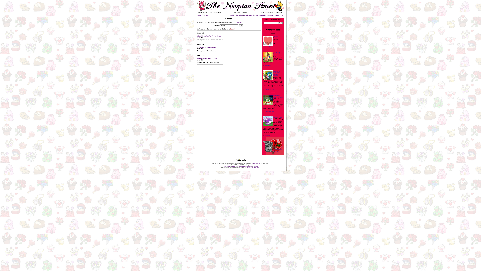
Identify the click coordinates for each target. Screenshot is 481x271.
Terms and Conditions (253, 167)
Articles (232, 15)
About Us (249, 166)
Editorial (239, 15)
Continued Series (273, 15)
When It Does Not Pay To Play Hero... (209, 36)
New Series (262, 15)
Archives (205, 15)
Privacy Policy (227, 166)
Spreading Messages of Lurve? (207, 58)
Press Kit (255, 166)
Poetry (282, 15)
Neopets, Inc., (257, 163)
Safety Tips (235, 166)
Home (199, 15)
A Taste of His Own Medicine (206, 47)
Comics (255, 15)
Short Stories (247, 15)
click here (239, 22)
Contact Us (242, 166)
